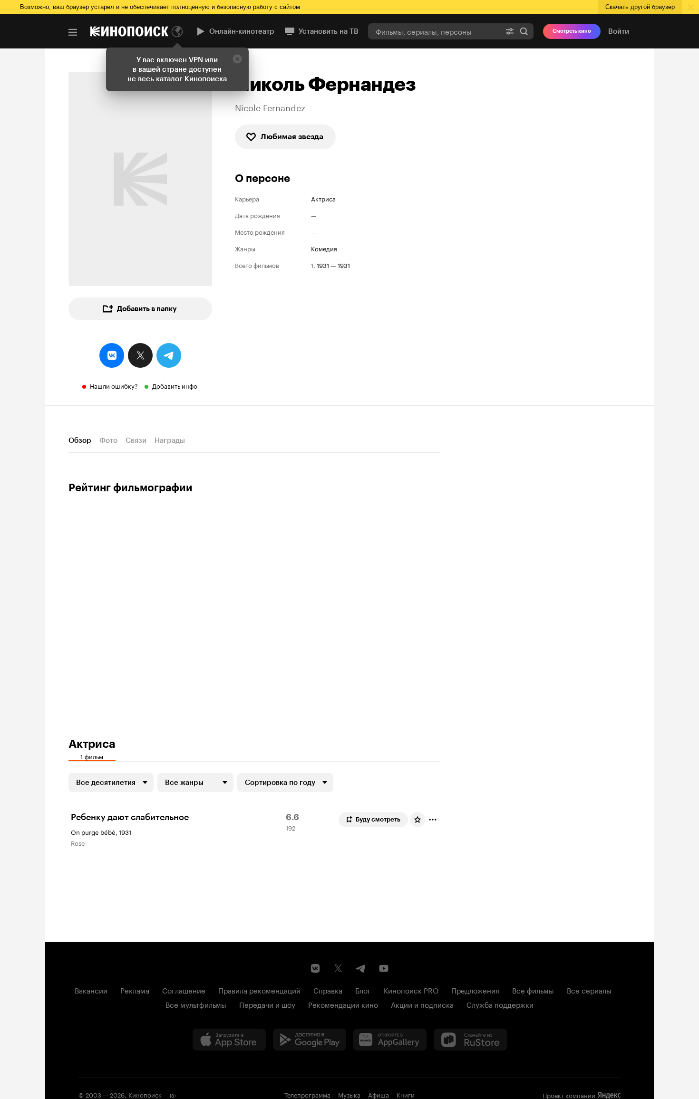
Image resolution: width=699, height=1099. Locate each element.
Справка (327, 989)
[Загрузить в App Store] (229, 1040)
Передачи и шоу (267, 1004)
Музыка (349, 1094)
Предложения (475, 989)
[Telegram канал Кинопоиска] (361, 968)
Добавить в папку (147, 309)
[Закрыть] (237, 59)
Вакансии (91, 989)
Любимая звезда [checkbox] (292, 136)
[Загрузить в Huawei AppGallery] (390, 1040)
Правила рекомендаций (259, 989)
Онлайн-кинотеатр (241, 31)
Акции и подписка (422, 1004)
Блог (363, 989)
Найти (524, 31)
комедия (324, 248)
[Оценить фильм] (417, 819)
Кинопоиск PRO (411, 989)
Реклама (134, 989)
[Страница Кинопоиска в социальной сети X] (338, 968)
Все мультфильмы (195, 1004)
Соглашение (183, 989)
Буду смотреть (378, 819)
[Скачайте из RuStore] (470, 1040)
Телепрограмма (307, 1094)
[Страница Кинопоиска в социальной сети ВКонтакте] (315, 968)
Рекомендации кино (343, 1004)
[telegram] (168, 355)
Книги (406, 1094)
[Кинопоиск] (129, 31)
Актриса (323, 198)
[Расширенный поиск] (510, 31)
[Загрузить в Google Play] (309, 1040)
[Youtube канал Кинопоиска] (383, 968)
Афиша (378, 1094)
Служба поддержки (500, 1004)
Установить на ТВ (329, 31)
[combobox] (434, 31)
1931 (323, 264)
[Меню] (72, 32)
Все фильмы (533, 989)
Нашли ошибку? (114, 385)
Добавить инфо (174, 385)
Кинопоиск (145, 1094)
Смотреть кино (572, 31)
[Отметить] (432, 819)
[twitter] (140, 355)
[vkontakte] (111, 355)
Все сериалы (589, 989)
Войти (618, 31)
